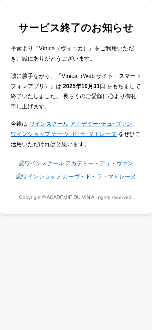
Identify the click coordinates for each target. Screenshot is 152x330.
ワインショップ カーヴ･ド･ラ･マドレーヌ (64, 134)
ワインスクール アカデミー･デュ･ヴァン (80, 124)
